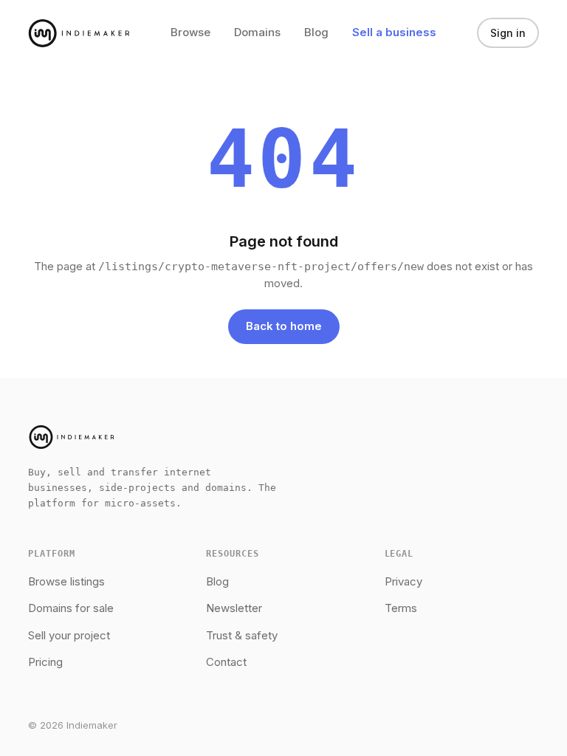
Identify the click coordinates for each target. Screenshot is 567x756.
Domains (257, 32)
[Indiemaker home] (79, 33)
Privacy (403, 581)
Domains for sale (71, 608)
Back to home (284, 326)
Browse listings (66, 581)
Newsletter (234, 608)
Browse (190, 32)
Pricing (45, 662)
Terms (401, 608)
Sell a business (394, 32)
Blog (316, 32)
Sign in (508, 33)
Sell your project (69, 635)
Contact (226, 662)
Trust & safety (242, 635)
